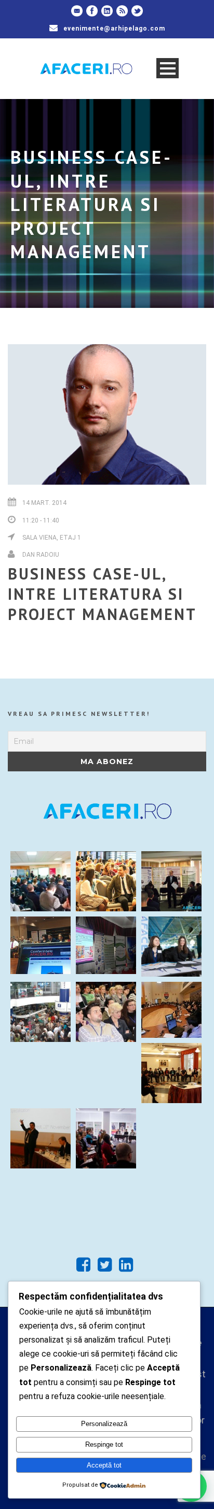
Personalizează (104, 1424)
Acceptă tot (104, 1465)
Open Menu (167, 68)
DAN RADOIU (40, 554)
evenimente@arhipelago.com (114, 28)
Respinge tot (104, 1444)
